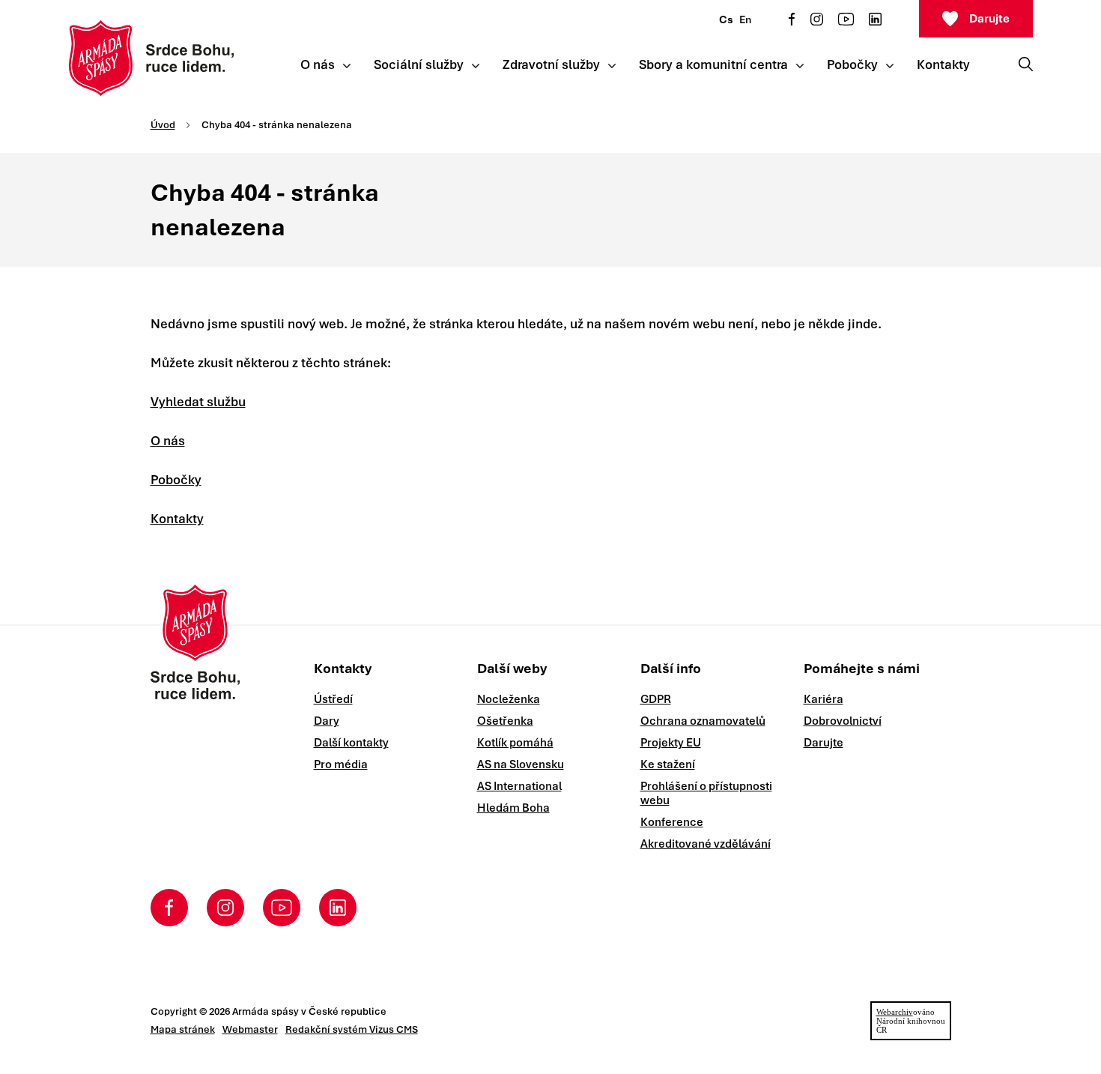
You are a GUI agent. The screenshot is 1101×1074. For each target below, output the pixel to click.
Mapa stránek (183, 1029)
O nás (168, 440)
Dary (326, 721)
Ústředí (333, 699)
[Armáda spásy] (151, 58)
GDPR (655, 699)
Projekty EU (670, 742)
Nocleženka (508, 699)
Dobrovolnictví (843, 721)
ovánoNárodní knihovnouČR (910, 1020)
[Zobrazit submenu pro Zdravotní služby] (611, 66)
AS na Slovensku (520, 764)
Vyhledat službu (198, 401)
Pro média (341, 764)
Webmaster (250, 1029)
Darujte (989, 18)
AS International (519, 786)
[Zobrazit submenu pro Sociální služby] (475, 66)
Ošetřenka (505, 721)
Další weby (512, 668)
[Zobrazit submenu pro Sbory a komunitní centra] (799, 66)
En (745, 19)
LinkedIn (875, 19)
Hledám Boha (513, 807)
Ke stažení (667, 764)
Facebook (792, 19)
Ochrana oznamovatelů (702, 721)
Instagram (816, 19)
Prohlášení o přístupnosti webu (706, 793)
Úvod (163, 124)
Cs (726, 19)
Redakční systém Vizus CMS (351, 1029)
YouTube (846, 19)
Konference (671, 822)
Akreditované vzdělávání (705, 843)
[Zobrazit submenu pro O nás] (346, 66)
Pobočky (176, 479)
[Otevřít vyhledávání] (1026, 63)
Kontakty (177, 518)
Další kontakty (351, 742)
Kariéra (823, 699)
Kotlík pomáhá (515, 742)
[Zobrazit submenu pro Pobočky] (889, 66)
